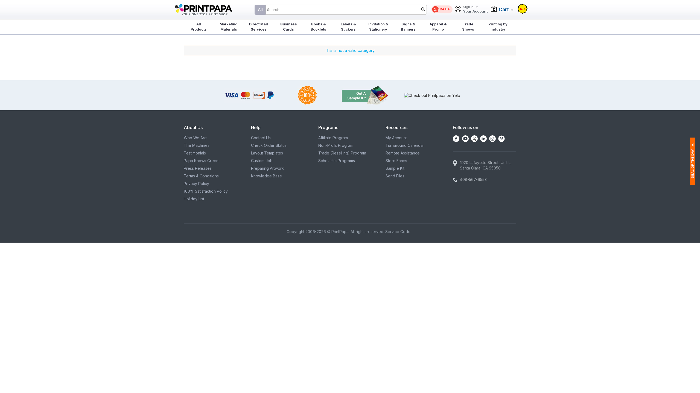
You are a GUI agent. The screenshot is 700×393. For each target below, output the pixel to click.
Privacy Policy (196, 183)
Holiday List (194, 198)
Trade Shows (468, 26)
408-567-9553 (473, 179)
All (260, 9)
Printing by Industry (498, 26)
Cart (504, 9)
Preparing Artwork (267, 168)
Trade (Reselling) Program (342, 153)
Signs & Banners (408, 26)
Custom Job (262, 160)
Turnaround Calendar (405, 145)
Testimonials (195, 153)
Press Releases (198, 168)
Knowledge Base (266, 176)
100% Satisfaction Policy (206, 191)
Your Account (475, 9)
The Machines (196, 145)
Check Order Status (269, 145)
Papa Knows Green (201, 160)
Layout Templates (267, 153)
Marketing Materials (229, 26)
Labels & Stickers (348, 26)
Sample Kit (395, 168)
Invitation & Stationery (378, 26)
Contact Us (261, 137)
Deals (445, 9)
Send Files (395, 176)
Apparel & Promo (438, 26)
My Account (396, 137)
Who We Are (195, 137)
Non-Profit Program (335, 145)
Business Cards (288, 26)
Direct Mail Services (258, 26)
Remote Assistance (403, 153)
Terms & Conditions (201, 176)
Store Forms (396, 160)
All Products (199, 26)
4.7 (523, 9)
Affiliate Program (333, 137)
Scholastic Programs (336, 160)
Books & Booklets (318, 26)
